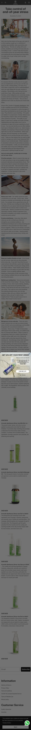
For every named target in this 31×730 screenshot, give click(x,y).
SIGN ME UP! (22, 371)
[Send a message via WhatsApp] (27, 723)
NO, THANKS (23, 375)
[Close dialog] (29, 354)
